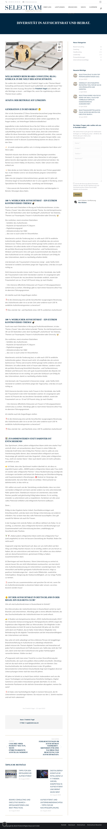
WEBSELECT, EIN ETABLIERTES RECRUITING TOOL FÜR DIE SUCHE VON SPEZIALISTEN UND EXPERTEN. (90, 86)
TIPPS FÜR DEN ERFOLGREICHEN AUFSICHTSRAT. (25, 773)
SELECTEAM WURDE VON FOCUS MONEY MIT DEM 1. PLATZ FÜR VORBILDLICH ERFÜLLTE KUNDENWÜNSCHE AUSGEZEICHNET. (90, 100)
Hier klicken (82, 202)
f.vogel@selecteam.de (32, 723)
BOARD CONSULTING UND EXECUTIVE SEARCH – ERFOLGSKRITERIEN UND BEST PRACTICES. (19, 804)
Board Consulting (12, 44)
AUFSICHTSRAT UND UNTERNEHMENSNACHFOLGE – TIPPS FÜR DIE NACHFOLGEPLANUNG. (52, 804)
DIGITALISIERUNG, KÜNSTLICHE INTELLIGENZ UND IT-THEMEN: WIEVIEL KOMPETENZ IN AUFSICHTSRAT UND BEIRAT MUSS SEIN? (57, 781)
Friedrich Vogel (41, 88)
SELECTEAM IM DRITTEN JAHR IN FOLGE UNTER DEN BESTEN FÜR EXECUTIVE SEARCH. (89, 112)
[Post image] (11, 774)
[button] (4, 824)
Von (29, 708)
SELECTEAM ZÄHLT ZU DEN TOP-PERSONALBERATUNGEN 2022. (89, 75)
